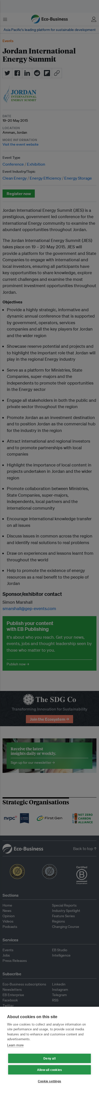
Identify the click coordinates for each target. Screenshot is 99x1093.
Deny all (49, 1058)
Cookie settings (49, 1081)
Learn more (15, 1045)
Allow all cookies (49, 1070)
